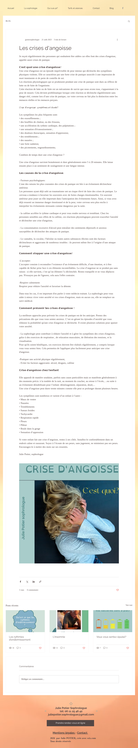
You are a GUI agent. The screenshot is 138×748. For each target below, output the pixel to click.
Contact (82, 732)
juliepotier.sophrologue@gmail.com (71, 714)
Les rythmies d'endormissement (19, 638)
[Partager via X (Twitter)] (27, 581)
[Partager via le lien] (40, 581)
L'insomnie (59, 636)
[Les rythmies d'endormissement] (25, 621)
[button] (129, 21)
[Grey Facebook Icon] (122, 8)
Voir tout (129, 605)
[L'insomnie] (69, 621)
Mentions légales (64, 732)
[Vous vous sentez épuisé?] (112, 621)
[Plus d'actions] (117, 39)
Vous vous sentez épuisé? (111, 636)
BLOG (8, 21)
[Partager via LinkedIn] (33, 581)
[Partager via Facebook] (20, 581)
